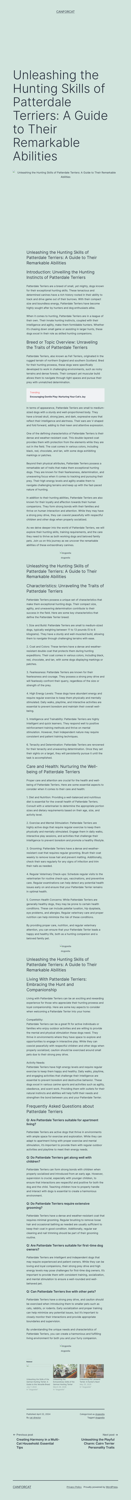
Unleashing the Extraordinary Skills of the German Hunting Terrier (63, 1381)
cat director (35, 1417)
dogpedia (100, 1414)
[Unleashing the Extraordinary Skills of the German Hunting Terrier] (65, 1371)
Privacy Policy (74, 1487)
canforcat (65, 12)
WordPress (112, 1487)
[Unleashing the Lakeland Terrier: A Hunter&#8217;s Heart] (92, 1371)
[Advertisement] (65, 45)
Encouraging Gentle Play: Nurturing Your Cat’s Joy (58, 396)
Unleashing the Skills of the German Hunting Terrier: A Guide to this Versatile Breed (38, 1381)
